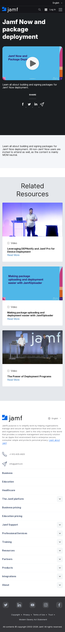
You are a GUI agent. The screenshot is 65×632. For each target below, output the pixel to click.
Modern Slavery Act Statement (33, 619)
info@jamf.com (16, 464)
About (5, 585)
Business (7, 473)
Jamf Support (10, 524)
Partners (7, 559)
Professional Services (14, 533)
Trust (50, 614)
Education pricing (12, 516)
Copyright (15, 614)
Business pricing (11, 507)
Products (7, 567)
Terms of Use (39, 614)
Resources (8, 550)
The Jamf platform (13, 498)
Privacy (26, 614)
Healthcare (8, 490)
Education (8, 481)
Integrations (9, 576)
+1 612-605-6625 (17, 454)
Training (6, 542)
